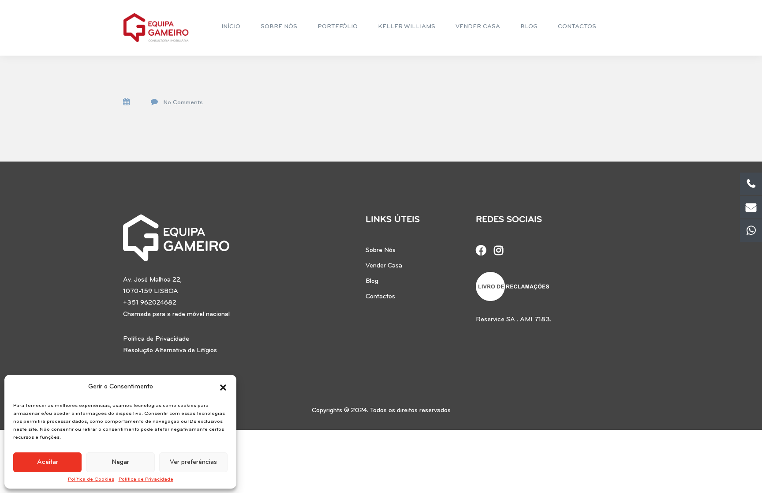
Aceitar (47, 462)
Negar (120, 462)
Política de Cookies (91, 479)
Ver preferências (193, 462)
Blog (372, 281)
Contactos (380, 297)
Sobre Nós (381, 250)
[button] (223, 387)
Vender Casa (384, 266)
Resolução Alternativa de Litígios (170, 350)
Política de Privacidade (146, 479)
